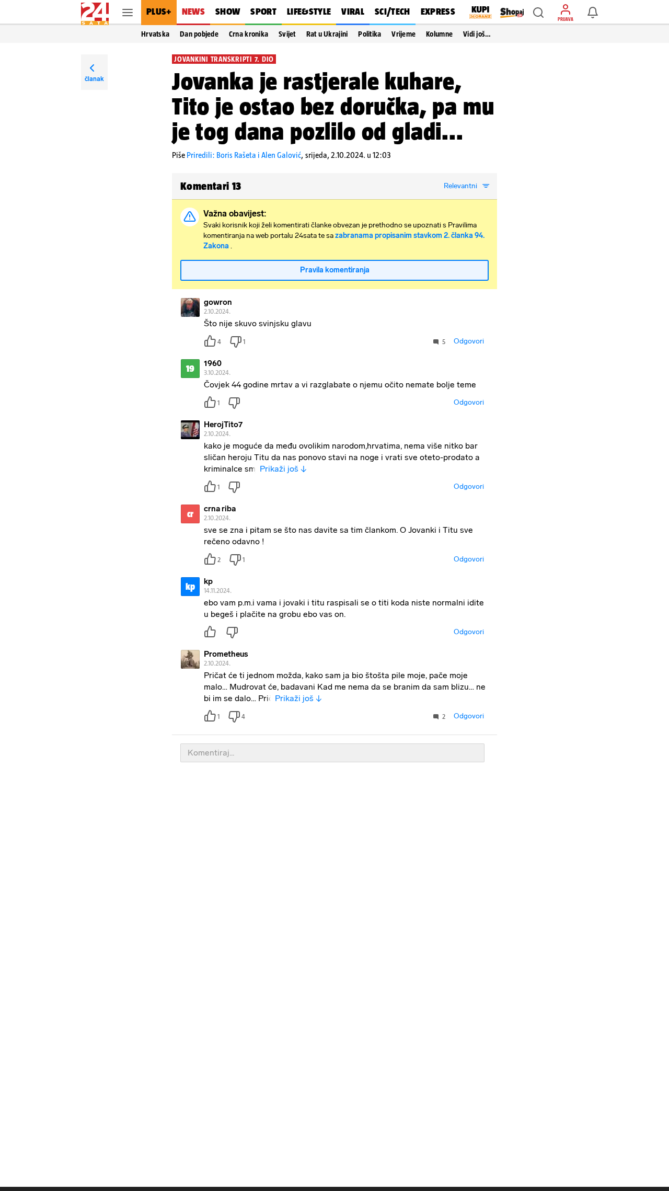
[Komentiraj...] (332, 752)
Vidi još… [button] (477, 34)
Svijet (287, 34)
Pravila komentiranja (335, 270)
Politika (369, 34)
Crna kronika (248, 34)
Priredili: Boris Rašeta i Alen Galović (244, 155)
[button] (538, 12)
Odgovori (469, 341)
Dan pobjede (199, 34)
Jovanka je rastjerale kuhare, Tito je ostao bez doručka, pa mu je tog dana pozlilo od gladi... (333, 106)
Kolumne (439, 34)
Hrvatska (155, 34)
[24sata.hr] (95, 12)
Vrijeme (403, 34)
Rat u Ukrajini (327, 34)
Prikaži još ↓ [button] (283, 469)
